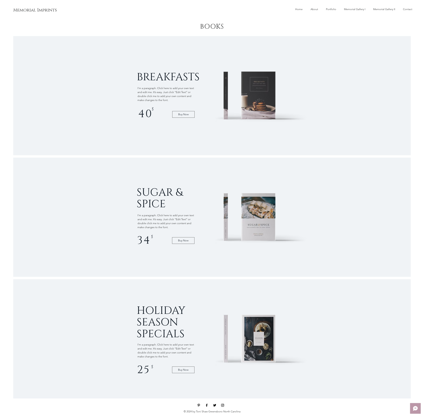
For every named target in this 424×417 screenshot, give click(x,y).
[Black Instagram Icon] (223, 405)
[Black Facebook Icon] (207, 405)
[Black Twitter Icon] (215, 405)
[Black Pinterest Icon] (199, 405)
